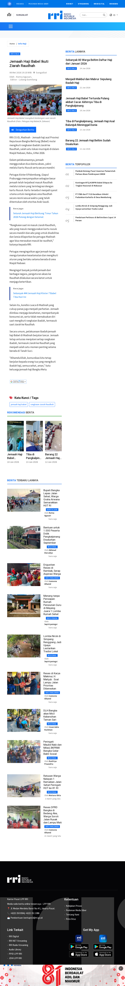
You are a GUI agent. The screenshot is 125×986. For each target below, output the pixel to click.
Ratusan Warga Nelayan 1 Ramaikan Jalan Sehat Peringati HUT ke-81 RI (52, 782)
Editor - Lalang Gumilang (23, 79)
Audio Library (15, 949)
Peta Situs (71, 919)
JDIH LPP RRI (15, 958)
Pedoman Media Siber (38, 4)
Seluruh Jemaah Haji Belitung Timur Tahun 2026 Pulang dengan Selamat (35, 215)
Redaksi (20, 4)
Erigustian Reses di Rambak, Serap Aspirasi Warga (52, 569)
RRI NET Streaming (18, 940)
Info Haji (15, 54)
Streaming (83, 4)
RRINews (113, 4)
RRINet (69, 4)
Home (12, 43)
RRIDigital (99, 4)
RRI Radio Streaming (18, 945)
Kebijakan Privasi (74, 905)
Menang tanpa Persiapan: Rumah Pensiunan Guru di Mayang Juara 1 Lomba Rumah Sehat (52, 605)
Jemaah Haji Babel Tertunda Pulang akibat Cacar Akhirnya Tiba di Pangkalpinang (87, 102)
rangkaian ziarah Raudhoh (42, 404)
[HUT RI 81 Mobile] (62, 975)
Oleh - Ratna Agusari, (20, 76)
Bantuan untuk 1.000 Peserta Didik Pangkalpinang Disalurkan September (51, 535)
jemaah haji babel (19, 404)
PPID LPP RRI (15, 953)
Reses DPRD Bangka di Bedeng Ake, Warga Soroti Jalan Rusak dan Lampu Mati (52, 815)
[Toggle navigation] (11, 26)
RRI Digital (14, 936)
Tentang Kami (72, 914)
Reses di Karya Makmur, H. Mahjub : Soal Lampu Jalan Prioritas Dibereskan (51, 681)
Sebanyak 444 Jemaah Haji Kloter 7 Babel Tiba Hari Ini (34, 295)
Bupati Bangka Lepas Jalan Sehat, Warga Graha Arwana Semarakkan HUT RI (51, 498)
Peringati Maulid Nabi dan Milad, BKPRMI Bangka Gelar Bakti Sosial (52, 747)
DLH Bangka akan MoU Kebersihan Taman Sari (50, 715)
